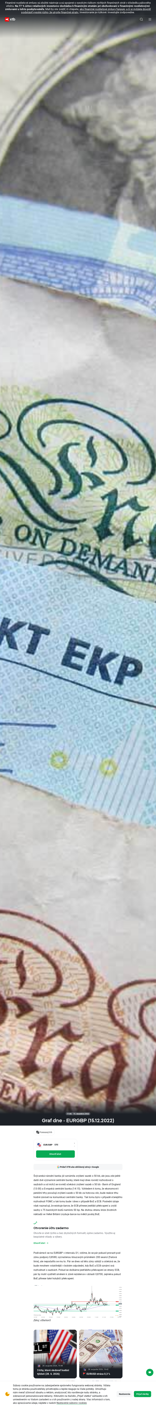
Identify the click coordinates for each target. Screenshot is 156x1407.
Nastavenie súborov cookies (72, 1402)
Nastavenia (124, 1394)
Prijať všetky (142, 1394)
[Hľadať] (141, 19)
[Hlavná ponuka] (150, 19)
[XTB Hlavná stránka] (8, 19)
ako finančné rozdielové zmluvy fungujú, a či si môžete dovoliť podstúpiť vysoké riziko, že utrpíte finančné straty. (86, 10)
